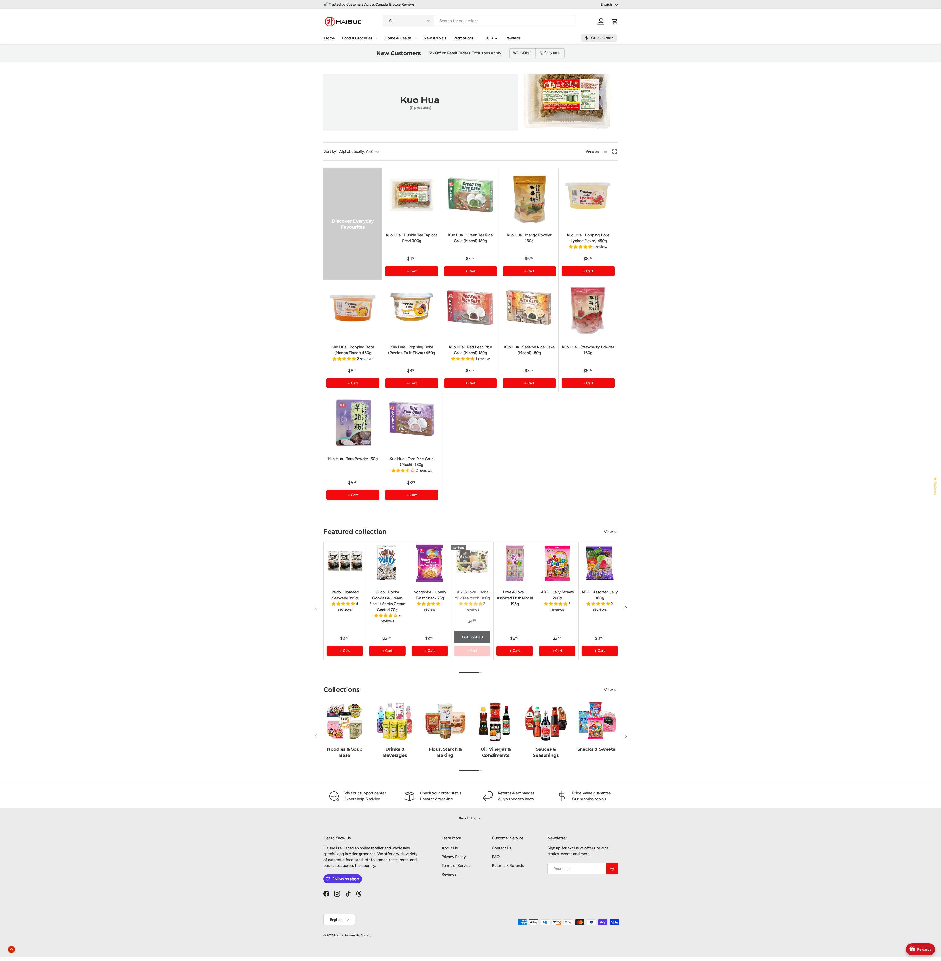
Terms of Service (456, 865)
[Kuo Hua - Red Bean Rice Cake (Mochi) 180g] (470, 309)
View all (611, 531)
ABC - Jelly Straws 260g (557, 595)
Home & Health (398, 38)
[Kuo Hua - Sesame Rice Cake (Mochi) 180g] (529, 309)
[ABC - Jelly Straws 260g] (557, 563)
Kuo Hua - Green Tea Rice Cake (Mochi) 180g (470, 238)
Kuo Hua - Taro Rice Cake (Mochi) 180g (412, 461)
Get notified (472, 637)
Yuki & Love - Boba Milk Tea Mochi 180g (472, 595)
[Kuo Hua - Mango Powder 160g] (529, 197)
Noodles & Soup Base (344, 752)
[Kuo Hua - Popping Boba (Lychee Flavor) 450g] (588, 197)
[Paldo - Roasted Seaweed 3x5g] (345, 563)
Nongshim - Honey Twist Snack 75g (429, 595)
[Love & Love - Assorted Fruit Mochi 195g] (515, 563)
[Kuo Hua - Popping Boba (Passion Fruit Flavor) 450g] (411, 309)
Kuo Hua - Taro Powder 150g (353, 458)
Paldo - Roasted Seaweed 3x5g (345, 595)
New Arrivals (435, 38)
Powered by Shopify (358, 935)
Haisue (338, 935)
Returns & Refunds (508, 865)
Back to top (468, 818)
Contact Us (501, 848)
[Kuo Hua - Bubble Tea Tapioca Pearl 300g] (411, 197)
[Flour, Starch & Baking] (445, 721)
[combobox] (479, 20)
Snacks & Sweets (596, 749)
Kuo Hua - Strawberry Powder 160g (588, 350)
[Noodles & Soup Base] (345, 721)
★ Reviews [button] (935, 486)
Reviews (408, 4)
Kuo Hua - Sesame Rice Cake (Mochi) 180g (529, 350)
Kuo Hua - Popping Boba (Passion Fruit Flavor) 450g (411, 350)
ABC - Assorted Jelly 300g (600, 595)
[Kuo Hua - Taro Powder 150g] (352, 421)
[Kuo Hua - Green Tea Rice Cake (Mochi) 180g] (470, 197)
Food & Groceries (357, 38)
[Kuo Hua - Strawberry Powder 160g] (588, 309)
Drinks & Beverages (395, 752)
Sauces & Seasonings (546, 752)
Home (329, 38)
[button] (614, 21)
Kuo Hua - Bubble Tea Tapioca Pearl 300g (412, 238)
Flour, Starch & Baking (445, 752)
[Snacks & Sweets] (596, 721)
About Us (450, 848)
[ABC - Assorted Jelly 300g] (600, 563)
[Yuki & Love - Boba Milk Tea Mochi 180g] (472, 563)
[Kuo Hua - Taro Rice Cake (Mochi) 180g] (411, 421)
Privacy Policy (454, 856)
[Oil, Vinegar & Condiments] (496, 721)
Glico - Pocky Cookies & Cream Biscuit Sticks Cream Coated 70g (387, 601)
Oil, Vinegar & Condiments (496, 752)
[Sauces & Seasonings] (546, 721)
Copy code (552, 53)
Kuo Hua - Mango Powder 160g (529, 238)
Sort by (329, 151)
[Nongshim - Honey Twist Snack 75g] (430, 563)
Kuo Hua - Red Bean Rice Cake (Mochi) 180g (470, 350)
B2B (489, 38)
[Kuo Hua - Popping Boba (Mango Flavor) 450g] (352, 309)
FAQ (496, 856)
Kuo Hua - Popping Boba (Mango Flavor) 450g (353, 350)
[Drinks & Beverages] (395, 721)
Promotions (463, 38)
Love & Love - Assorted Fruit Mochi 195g (515, 598)
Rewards (512, 38)
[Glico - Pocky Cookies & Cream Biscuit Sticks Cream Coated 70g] (387, 563)
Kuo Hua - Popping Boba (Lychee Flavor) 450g (588, 238)
